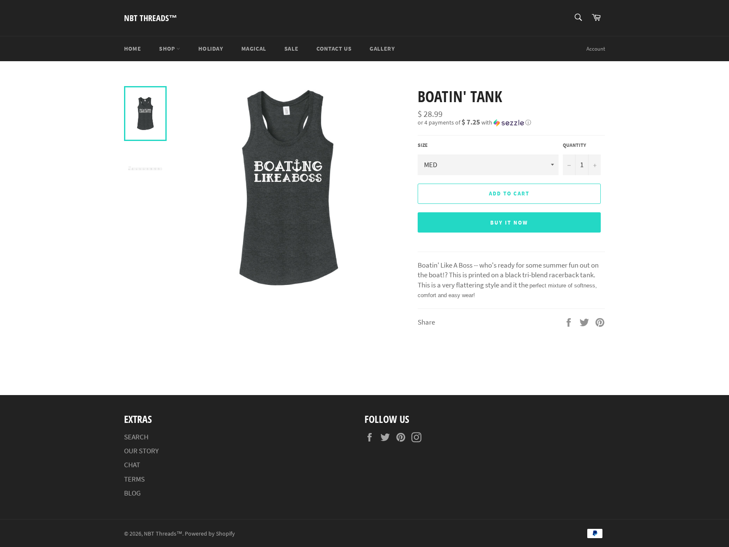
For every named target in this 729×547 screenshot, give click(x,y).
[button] (511, 122)
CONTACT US (333, 48)
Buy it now (509, 222)
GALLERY (382, 48)
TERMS (134, 479)
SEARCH (136, 436)
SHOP (167, 48)
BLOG (132, 493)
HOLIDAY (210, 48)
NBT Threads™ (150, 18)
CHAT (132, 464)
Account (595, 48)
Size (423, 145)
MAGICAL (253, 48)
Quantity (574, 145)
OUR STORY (141, 450)
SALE (291, 48)
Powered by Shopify (210, 533)
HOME (132, 48)
